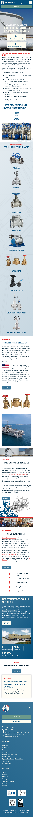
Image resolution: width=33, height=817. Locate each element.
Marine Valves (16, 271)
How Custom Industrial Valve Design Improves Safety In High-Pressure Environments (15, 684)
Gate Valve (5, 745)
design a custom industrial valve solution (15, 474)
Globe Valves (16, 212)
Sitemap (7, 812)
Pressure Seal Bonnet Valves (16, 332)
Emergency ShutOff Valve (9, 754)
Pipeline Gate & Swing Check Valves (12, 759)
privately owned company (9, 610)
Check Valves (16, 230)
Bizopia (26, 812)
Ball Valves (16, 168)
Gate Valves (16, 187)
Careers (4, 774)
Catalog (4, 779)
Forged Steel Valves (16, 291)
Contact (4, 785)
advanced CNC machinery (9, 554)
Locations (5, 776)
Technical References (8, 781)
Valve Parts (5, 761)
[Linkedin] (29, 708)
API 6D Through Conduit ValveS (16, 313)
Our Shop (5, 783)
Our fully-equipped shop (9, 538)
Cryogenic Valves (7, 763)
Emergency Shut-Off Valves (16, 250)
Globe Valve (5, 747)
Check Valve (5, 752)
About (4, 772)
